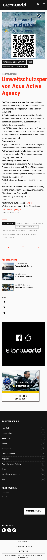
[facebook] (4, 301)
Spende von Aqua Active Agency (14, 230)
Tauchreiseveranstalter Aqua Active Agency (19, 234)
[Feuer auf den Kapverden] (8, 287)
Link (29, 196)
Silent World (38, 223)
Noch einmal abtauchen (23, 277)
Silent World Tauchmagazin (27, 227)
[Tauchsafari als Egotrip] (8, 266)
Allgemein (8, 66)
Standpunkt (20, 66)
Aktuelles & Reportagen (14, 62)
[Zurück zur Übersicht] (23, 247)
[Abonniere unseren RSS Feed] (14, 530)
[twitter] (4, 307)
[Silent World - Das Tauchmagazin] (14, 7)
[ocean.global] (34, 513)
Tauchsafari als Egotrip (23, 266)
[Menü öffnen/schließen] (43, 4)
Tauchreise (33, 230)
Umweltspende (8, 237)
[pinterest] (4, 312)
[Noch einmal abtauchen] (8, 276)
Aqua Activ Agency (23, 223)
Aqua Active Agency (10, 209)
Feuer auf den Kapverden (24, 288)
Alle (30, 62)
